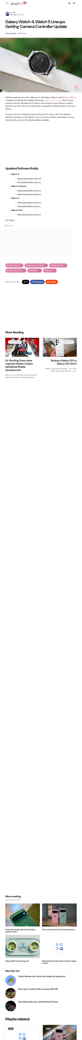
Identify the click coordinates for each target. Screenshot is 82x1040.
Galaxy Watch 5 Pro (16, 270)
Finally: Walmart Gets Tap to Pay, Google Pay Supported (41, 976)
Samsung (35, 270)
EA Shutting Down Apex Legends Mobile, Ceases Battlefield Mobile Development (19, 365)
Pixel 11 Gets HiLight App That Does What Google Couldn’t (20, 931)
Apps (10, 1029)
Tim (13, 13)
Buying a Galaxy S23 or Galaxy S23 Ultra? (64, 362)
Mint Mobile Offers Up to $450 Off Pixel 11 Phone (38, 1002)
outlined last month (52, 100)
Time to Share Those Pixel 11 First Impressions (58, 930)
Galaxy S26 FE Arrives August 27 (17, 961)
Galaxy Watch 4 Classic (37, 265)
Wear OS (50, 270)
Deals (48, 1029)
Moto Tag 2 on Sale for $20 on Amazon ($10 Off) (38, 989)
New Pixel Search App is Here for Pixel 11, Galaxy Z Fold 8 (59, 962)
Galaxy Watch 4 (15, 265)
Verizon (10, 225)
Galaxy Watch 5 (59, 265)
